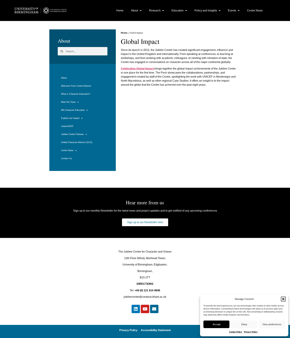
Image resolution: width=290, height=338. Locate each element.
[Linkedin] (136, 309)
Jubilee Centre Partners (72, 134)
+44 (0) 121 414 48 (146, 290)
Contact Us (66, 158)
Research (155, 10)
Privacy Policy (251, 332)
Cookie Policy (235, 332)
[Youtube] (145, 309)
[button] (283, 299)
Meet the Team (68, 102)
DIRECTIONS (145, 283)
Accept (216, 324)
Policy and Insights (206, 10)
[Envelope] (154, 309)
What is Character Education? (75, 94)
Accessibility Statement (156, 330)
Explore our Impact (70, 118)
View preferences (271, 324)
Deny (244, 324)
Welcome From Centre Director (76, 86)
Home (120, 10)
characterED (67, 126)
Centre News (255, 10)
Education (178, 10)
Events (232, 10)
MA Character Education (73, 110)
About (134, 10)
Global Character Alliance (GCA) (76, 142)
